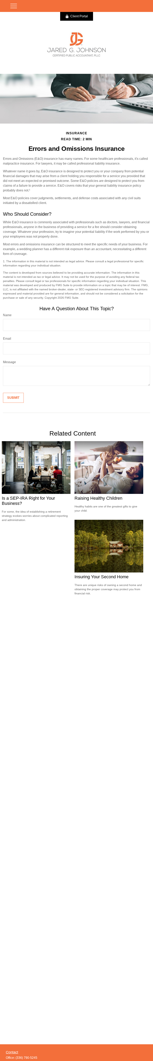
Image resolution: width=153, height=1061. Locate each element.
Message (9, 362)
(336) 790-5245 (26, 1057)
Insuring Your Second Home (101, 576)
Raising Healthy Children (98, 498)
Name (7, 315)
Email (7, 338)
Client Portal (79, 16)
